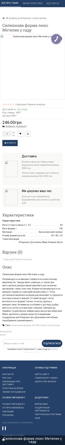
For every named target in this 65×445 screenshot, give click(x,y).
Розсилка (8, 415)
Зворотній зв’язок (45, 381)
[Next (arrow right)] (4, 334)
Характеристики (33, 3)
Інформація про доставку (11, 383)
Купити (11, 143)
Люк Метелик (38, 325)
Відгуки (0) (53, 3)
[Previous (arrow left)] (1, 334)
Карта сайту (42, 374)
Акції (37, 418)
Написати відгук (36, 104)
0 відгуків (20, 104)
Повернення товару (46, 378)
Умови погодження (14, 392)
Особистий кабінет (13, 404)
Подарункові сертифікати (42, 409)
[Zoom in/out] (10, 331)
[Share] (4, 331)
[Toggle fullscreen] (7, 331)
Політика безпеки (12, 388)
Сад (48, 325)
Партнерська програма (48, 414)
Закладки (8, 411)
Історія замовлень (13, 407)
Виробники (41, 404)
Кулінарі (55, 325)
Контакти (8, 374)
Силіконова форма (20, 325)
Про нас (6, 378)
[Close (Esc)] (1, 331)
